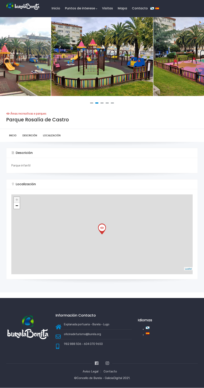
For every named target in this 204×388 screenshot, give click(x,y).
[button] (91, 103)
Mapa (122, 8)
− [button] (17, 205)
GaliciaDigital (113, 378)
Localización (52, 135)
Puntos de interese (80, 8)
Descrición (30, 135)
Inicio (56, 8)
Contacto (140, 8)
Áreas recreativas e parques (28, 113)
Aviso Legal (90, 371)
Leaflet (188, 268)
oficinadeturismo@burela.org (82, 334)
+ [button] (17, 199)
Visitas (107, 8)
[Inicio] (23, 6)
